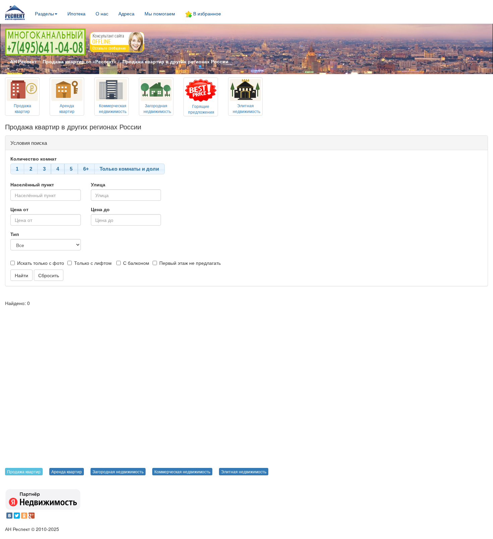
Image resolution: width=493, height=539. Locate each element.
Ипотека (76, 13)
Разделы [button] (44, 13)
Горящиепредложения (201, 109)
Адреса (126, 13)
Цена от (19, 209)
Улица (98, 184)
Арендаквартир (66, 108)
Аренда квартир (66, 471)
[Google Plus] (32, 516)
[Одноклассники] (24, 516)
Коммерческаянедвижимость (112, 108)
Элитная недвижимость (243, 471)
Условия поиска (28, 142)
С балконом (136, 262)
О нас (102, 13)
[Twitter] (17, 516)
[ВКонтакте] (9, 516)
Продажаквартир (22, 108)
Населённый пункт (32, 184)
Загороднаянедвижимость (157, 108)
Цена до (100, 209)
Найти (21, 275)
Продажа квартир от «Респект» (79, 61)
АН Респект (23, 61)
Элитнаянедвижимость (246, 108)
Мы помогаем (160, 13)
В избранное (206, 13)
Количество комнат (33, 158)
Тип (14, 234)
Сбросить (48, 275)
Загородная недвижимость (118, 471)
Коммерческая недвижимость (182, 471)
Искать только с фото (40, 262)
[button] (17, 169)
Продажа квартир (24, 471)
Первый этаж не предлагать (190, 262)
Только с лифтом (93, 262)
